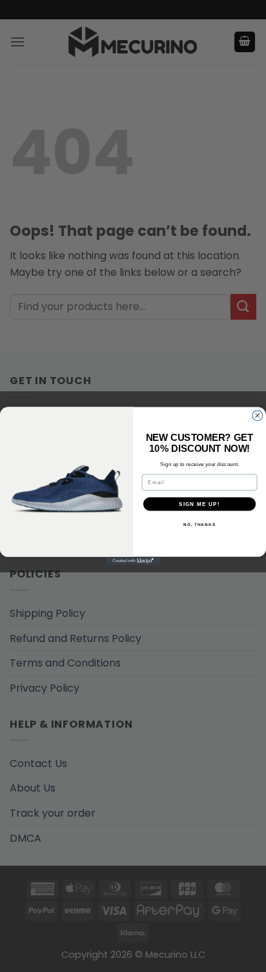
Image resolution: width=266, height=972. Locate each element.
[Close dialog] (257, 416)
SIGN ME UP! (199, 504)
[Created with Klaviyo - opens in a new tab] (133, 561)
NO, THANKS (199, 524)
